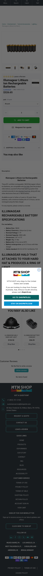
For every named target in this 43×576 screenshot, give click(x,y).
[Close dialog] (38, 269)
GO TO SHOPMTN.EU (21, 297)
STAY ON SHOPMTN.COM (21, 304)
